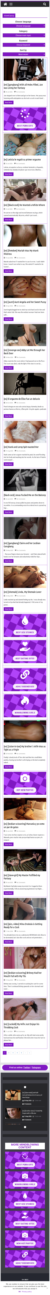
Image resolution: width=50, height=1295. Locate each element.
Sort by (23, 50)
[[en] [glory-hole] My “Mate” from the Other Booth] (12, 1095)
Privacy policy (27, 1291)
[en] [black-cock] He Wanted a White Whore (24, 204)
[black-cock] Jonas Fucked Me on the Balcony (25, 494)
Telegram (36, 1067)
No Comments (20, 92)
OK (19, 1291)
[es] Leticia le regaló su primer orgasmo (22, 159)
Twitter (26, 1067)
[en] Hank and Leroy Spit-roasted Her (21, 446)
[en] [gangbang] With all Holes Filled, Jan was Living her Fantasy (32, 1109)
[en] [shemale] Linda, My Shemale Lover (22, 591)
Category (23, 31)
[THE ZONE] (5, 4)
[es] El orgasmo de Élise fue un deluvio (22, 398)
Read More (8, 102)
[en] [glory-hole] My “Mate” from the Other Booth (32, 1093)
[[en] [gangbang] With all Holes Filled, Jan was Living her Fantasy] (12, 1111)
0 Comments (27, 1101)
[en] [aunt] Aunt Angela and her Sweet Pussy (25, 301)
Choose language (23, 21)
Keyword (23, 40)
